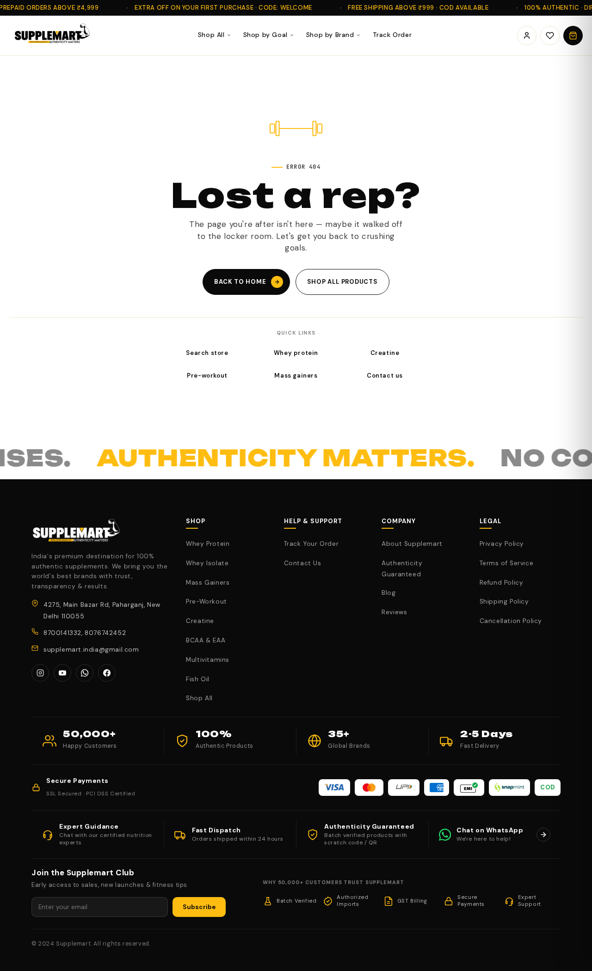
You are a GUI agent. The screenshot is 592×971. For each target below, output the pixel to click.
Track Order (392, 35)
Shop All (211, 35)
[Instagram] (40, 673)
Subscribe (199, 907)
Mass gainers (295, 375)
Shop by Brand (330, 35)
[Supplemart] (50, 35)
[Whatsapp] (84, 673)
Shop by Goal (265, 35)
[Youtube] (62, 673)
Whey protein (296, 353)
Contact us (385, 375)
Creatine (385, 353)
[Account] (526, 35)
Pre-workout (207, 375)
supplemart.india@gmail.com (91, 649)
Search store (207, 353)
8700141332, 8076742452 (84, 633)
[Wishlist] (550, 35)
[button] (573, 35)
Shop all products (342, 282)
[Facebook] (107, 673)
